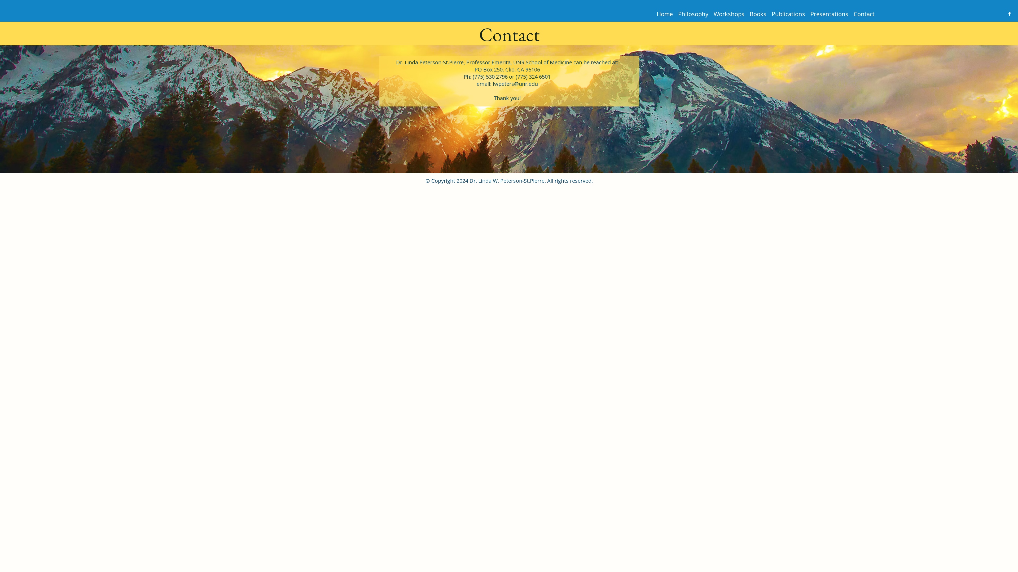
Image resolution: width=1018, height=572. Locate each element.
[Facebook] (1009, 13)
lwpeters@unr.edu (515, 83)
